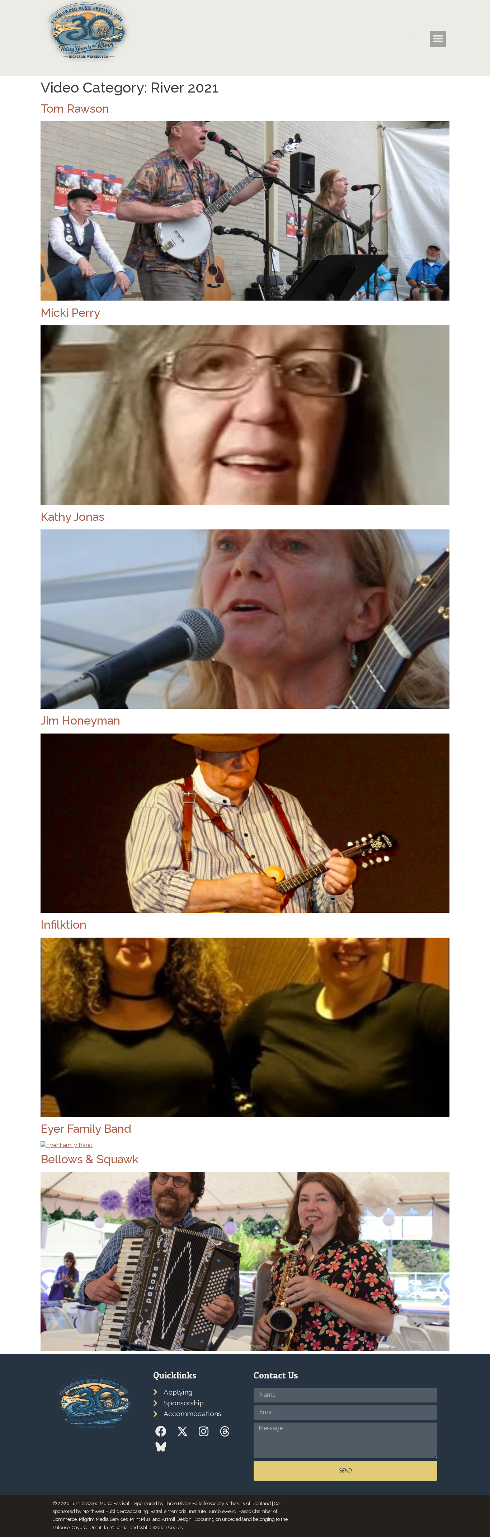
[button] (414, 38)
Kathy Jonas (72, 516)
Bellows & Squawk (89, 1159)
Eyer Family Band (86, 1128)
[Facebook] (161, 1431)
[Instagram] (203, 1431)
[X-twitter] (182, 1431)
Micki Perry (70, 312)
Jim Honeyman (80, 720)
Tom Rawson (75, 108)
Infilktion (63, 924)
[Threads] (224, 1431)
